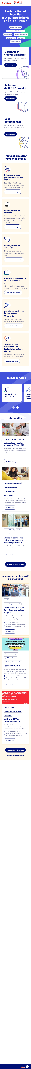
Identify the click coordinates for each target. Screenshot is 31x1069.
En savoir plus (10, 461)
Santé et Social (15, 41)
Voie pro (21, 439)
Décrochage (8, 34)
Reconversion (11, 38)
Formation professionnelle (13, 483)
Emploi (7, 600)
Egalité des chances (21, 34)
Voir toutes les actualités (15, 564)
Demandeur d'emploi (11, 487)
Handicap (21, 38)
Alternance (8, 715)
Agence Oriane (9, 707)
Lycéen (7, 439)
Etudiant (19, 530)
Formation (8, 534)
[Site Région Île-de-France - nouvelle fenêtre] (6, 3)
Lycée (14, 439)
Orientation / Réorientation (15, 31)
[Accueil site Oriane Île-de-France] (18, 3)
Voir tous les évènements (15, 750)
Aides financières (15, 27)
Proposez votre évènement (15, 755)
